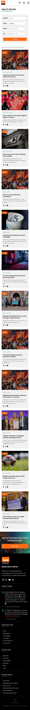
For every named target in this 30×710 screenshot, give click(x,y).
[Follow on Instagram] (13, 580)
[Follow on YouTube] (9, 580)
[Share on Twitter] (5, 86)
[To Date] (17, 34)
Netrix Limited (23, 706)
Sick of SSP (6, 681)
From (5, 28)
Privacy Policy (15, 702)
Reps (4, 666)
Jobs (4, 668)
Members (6, 656)
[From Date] (17, 28)
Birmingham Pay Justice (10, 683)
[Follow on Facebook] (3, 580)
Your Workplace (8, 641)
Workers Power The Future (11, 688)
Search (5, 18)
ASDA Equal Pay (7, 690)
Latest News (6, 633)
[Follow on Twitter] (6, 580)
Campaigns (6, 636)
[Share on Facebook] (3, 86)
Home (5, 631)
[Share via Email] (7, 86)
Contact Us (6, 643)
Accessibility (6, 661)
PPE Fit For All (6, 686)
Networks (5, 663)
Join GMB (15, 546)
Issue (5, 23)
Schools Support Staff (10, 693)
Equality (4, 52)
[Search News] (17, 18)
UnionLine (6, 658)
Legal (15, 700)
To (4, 34)
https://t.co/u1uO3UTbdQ (12, 616)
